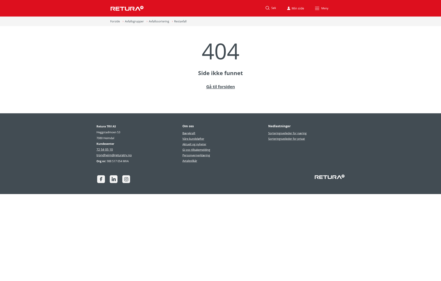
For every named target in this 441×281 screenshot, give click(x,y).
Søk (273, 8)
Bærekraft (188, 133)
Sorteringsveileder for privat (286, 139)
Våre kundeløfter (193, 139)
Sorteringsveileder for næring (287, 133)
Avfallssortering (159, 21)
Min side (298, 8)
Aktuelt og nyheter (194, 144)
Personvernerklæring (196, 155)
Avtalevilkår (189, 161)
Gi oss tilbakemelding (196, 150)
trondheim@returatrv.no (114, 155)
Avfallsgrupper (134, 21)
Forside (115, 21)
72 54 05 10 (104, 149)
